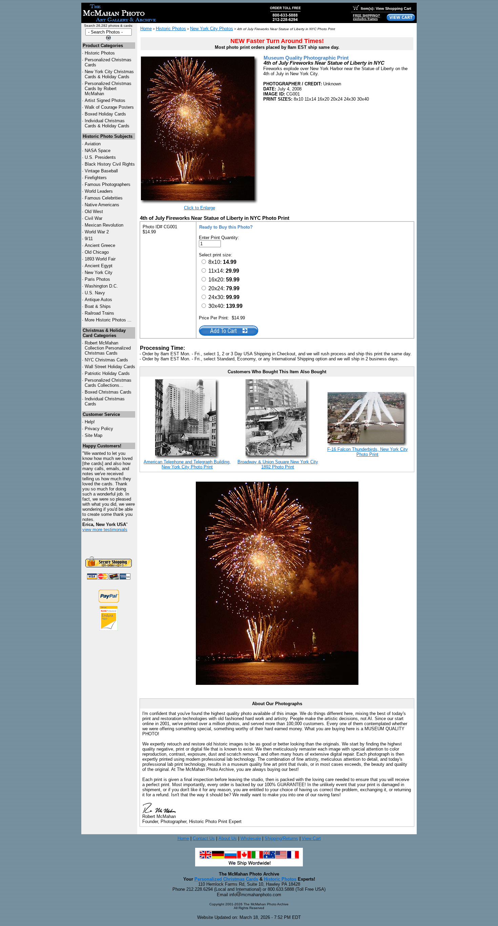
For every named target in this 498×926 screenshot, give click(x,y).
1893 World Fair (100, 258)
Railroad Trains (99, 313)
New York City (98, 272)
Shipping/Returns (281, 838)
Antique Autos (98, 299)
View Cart (311, 838)
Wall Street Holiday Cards (110, 366)
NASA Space (97, 150)
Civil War (93, 218)
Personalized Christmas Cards (226, 879)
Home (146, 28)
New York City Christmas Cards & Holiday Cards (109, 74)
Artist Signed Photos (105, 100)
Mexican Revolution (104, 225)
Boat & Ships (98, 306)
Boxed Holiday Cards (105, 114)
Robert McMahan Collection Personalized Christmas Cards (108, 348)
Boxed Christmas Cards (108, 392)
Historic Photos (100, 53)
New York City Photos (211, 28)
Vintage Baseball (101, 170)
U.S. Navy (95, 292)
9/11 (89, 238)
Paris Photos (97, 279)
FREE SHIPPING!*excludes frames (366, 17)
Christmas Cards (106, 359)
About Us (228, 838)
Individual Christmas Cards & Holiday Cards (107, 123)
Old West (94, 211)
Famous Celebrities (104, 198)
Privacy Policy (99, 428)
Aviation (93, 143)
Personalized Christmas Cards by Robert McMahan (108, 88)
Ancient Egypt (98, 265)
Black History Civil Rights (110, 164)
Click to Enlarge (199, 207)
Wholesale (251, 838)
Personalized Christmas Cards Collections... (108, 383)
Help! (90, 421)
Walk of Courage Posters (109, 107)
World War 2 (97, 231)
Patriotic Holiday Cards (107, 373)
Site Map (93, 435)
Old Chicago (97, 252)
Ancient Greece (100, 245)
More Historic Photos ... (108, 319)
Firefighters (96, 177)
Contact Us (204, 838)
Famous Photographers (107, 184)
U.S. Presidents (100, 157)
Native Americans (102, 204)
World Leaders (99, 191)
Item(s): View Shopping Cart (386, 8)
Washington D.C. (101, 286)
